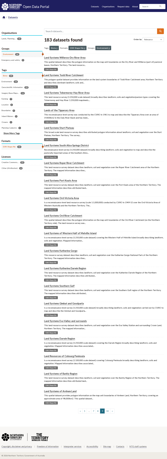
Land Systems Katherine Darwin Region (65, 268)
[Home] (4, 17)
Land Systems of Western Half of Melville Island (70, 233)
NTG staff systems (138, 446)
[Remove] (56, 48)
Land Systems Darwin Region (59, 338)
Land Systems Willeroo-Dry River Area (64, 57)
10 (107, 411)
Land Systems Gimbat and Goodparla (64, 303)
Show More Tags (12, 133)
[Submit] (160, 31)
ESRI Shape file (51, 69)
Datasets (95, 6)
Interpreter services (72, 446)
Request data (123, 6)
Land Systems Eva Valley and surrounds (65, 321)
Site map (107, 446)
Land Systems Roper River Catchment (64, 163)
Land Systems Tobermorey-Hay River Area (67, 92)
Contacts (120, 446)
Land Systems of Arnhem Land (60, 391)
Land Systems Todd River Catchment (64, 75)
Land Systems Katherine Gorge (60, 250)
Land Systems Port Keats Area (60, 180)
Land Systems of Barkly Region (60, 373)
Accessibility (92, 446)
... (89, 411)
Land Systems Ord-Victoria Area (61, 198)
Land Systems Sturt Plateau (59, 127)
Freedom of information (48, 446)
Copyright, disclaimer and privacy (17, 446)
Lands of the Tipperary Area (59, 110)
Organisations (108, 6)
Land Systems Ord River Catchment (63, 215)
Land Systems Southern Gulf (59, 285)
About (135, 6)
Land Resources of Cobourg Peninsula (64, 356)
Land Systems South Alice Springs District (66, 145)
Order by (137, 39)
